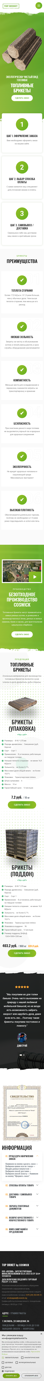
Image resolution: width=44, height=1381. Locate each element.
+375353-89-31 (34, 1295)
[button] (22, 1371)
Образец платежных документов (17, 1207)
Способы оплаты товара (20, 1185)
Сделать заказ (22, 98)
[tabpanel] (22, 1012)
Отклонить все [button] (31, 1376)
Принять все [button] (11, 1376)
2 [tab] (23, 1055)
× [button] (41, 1334)
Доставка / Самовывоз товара (19, 1195)
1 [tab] (20, 1055)
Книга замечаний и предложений (17, 1230)
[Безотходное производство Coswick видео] (35, 577)
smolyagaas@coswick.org (17, 1298)
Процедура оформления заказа (19, 1157)
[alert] (22, 1356)
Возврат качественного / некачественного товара (20, 1219)
